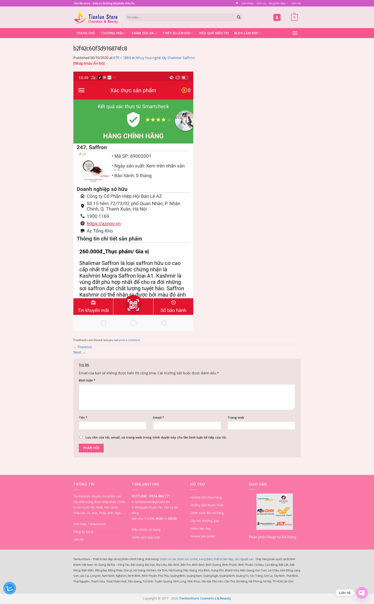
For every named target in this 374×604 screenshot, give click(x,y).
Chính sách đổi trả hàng (207, 513)
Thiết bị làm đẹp (176, 33)
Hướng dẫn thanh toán (206, 505)
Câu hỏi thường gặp (204, 521)
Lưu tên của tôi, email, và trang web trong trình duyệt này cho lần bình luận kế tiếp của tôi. (156, 437)
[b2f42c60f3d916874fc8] (133, 201)
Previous (82, 346)
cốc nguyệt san (244, 559)
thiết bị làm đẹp (223, 559)
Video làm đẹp (200, 528)
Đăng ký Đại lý (83, 532)
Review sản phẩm (202, 536)
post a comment (129, 340)
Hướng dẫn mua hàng (206, 497)
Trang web (235, 417)
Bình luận (87, 380)
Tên (83, 417)
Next (79, 352)
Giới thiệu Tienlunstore (89, 524)
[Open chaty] (362, 593)
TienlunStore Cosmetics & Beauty (205, 598)
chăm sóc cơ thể (187, 559)
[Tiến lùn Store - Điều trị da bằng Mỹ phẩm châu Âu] (95, 17)
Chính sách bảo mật (146, 537)
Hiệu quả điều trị (214, 33)
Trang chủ (85, 33)
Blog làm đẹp (277, 3)
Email (158, 417)
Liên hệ (296, 3)
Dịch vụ (261, 3)
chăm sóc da (168, 559)
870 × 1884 (122, 57)
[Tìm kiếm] (239, 17)
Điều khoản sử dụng (146, 529)
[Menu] (295, 33)
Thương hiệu (112, 33)
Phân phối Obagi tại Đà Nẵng (272, 537)
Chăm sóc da (143, 33)
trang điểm (206, 559)
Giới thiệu (247, 3)
